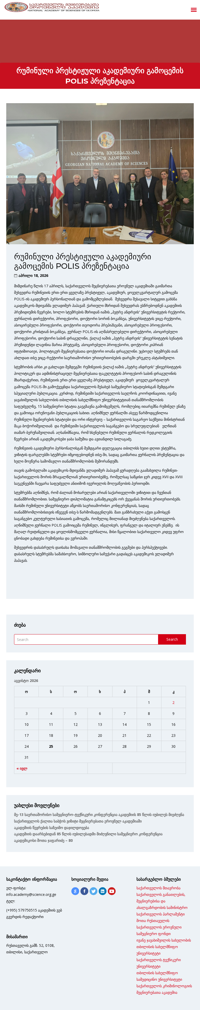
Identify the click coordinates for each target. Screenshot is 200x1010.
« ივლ (21, 768)
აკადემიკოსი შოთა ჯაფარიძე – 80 (43, 840)
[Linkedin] (103, 891)
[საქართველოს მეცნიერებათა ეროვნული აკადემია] (52, 8)
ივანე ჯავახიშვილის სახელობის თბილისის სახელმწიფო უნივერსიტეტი (163, 947)
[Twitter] (93, 891)
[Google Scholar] (75, 891)
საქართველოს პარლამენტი (160, 914)
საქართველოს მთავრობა (158, 887)
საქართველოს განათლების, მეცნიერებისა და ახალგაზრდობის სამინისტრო (162, 901)
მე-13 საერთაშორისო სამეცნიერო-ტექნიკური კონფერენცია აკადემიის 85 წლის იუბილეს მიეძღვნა (99, 814)
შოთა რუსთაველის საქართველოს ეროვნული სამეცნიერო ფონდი (159, 927)
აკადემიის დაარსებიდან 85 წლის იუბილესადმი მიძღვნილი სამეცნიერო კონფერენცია (88, 833)
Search (172, 639)
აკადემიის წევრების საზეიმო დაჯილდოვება (51, 827)
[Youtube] (112, 891)
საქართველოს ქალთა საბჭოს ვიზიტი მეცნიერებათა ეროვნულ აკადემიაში (78, 821)
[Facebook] (84, 891)
